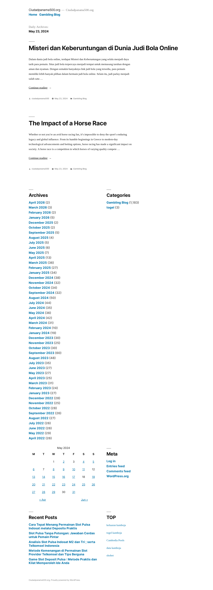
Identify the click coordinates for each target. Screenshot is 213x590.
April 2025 (37, 257)
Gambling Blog (49, 14)
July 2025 (36, 242)
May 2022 (36, 433)
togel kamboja (114, 533)
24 (73, 484)
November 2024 (41, 283)
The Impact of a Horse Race (68, 123)
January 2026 (39, 217)
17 (73, 476)
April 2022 (37, 438)
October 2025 (39, 227)
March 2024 (38, 323)
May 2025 (36, 253)
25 (83, 484)
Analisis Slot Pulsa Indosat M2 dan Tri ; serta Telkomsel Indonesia (62, 543)
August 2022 (38, 418)
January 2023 (39, 393)
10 (73, 469)
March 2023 (38, 383)
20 (33, 484)
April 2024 (37, 318)
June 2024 (37, 308)
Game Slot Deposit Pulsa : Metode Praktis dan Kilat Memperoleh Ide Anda (63, 561)
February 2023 (40, 388)
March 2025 (38, 262)
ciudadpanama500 (40, 98)
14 (43, 476)
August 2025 (38, 237)
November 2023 (41, 343)
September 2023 (41, 353)
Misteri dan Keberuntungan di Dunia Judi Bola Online (103, 48)
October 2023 (39, 348)
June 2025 (37, 247)
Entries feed (115, 466)
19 (93, 476)
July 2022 (36, 423)
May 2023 (36, 373)
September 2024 (41, 293)
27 (33, 492)
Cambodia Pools (115, 540)
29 (53, 492)
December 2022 (41, 398)
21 (43, 484)
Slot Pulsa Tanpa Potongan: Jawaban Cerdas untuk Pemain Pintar (62, 535)
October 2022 (39, 408)
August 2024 (39, 298)
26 (93, 484)
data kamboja (113, 548)
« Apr (42, 499)
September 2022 (41, 413)
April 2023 (37, 378)
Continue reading (40, 87)
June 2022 (37, 428)
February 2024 (40, 328)
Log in (110, 461)
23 (63, 484)
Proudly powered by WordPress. (65, 580)
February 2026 (40, 212)
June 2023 (37, 368)
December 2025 (41, 222)
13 (33, 476)
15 (53, 476)
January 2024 (39, 333)
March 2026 (38, 207)
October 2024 (39, 288)
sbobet (110, 555)
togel (110, 207)
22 (53, 484)
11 (83, 469)
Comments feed (118, 471)
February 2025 (40, 268)
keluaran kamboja (116, 525)
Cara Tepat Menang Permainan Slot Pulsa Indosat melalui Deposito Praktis (59, 526)
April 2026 (37, 202)
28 (43, 492)
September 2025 (41, 232)
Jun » (84, 499)
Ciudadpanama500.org (44, 10)
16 (63, 476)
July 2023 (36, 363)
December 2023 (41, 338)
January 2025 (39, 272)
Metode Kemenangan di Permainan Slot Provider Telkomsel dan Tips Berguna (58, 552)
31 (73, 492)
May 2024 (36, 313)
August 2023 (38, 358)
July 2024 (36, 303)
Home (33, 14)
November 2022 (41, 403)
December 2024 (41, 278)
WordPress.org (117, 476)
